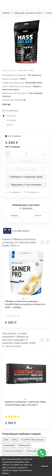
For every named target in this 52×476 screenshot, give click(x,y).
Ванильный (24, 445)
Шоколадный (33, 451)
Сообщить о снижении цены (26, 176)
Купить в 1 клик (26, 169)
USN (6, 440)
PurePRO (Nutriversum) (33, 440)
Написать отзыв (25, 70)
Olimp (14, 440)
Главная (5, 13)
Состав (6, 104)
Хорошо (44, 466)
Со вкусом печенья (13, 451)
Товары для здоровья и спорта (28, 13)
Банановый (9, 445)
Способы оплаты (20, 231)
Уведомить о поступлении (26, 184)
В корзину (26, 161)
